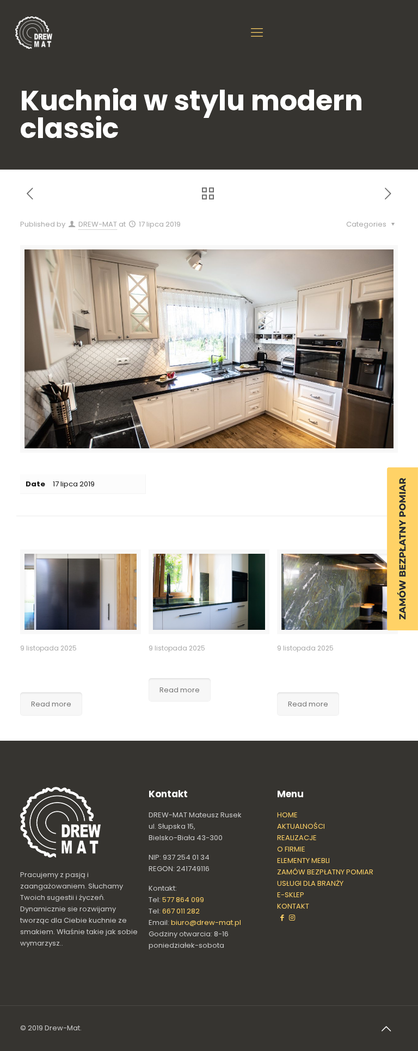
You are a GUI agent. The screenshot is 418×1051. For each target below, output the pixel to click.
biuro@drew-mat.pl (206, 922)
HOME (287, 815)
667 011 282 (181, 911)
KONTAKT (293, 906)
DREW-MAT (97, 224)
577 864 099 (183, 899)
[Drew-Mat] (33, 32)
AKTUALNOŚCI (301, 826)
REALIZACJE (297, 838)
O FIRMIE (291, 849)
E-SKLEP (290, 895)
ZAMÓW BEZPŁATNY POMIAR (325, 872)
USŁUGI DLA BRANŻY (310, 883)
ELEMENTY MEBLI (303, 860)
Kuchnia (169, 663)
